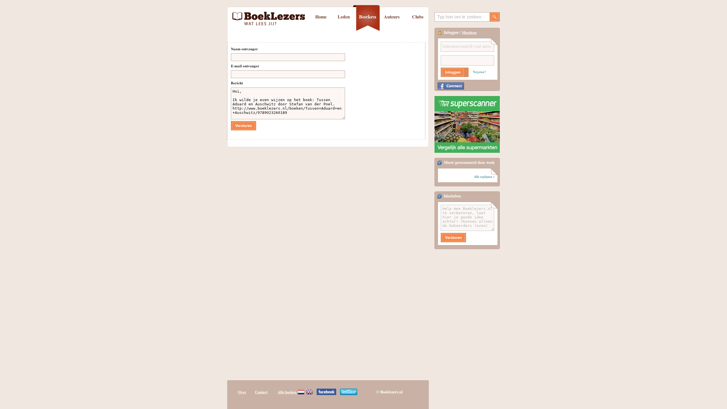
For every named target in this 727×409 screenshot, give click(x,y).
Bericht (237, 82)
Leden (344, 16)
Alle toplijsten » (484, 176)
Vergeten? (479, 72)
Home (321, 16)
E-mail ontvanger (245, 65)
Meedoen (469, 32)
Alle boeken (287, 392)
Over (242, 392)
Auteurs (392, 16)
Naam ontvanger (244, 48)
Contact (261, 392)
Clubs (417, 16)
